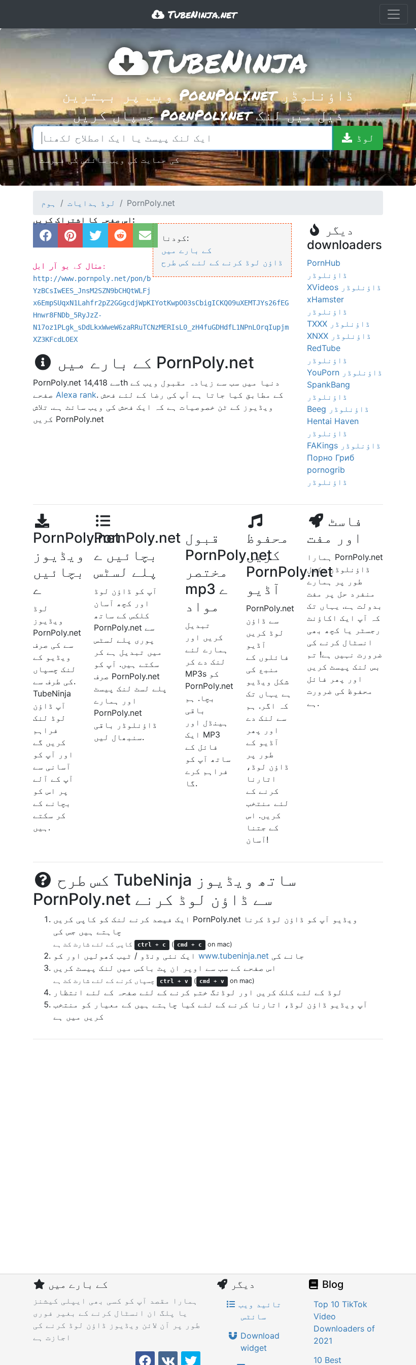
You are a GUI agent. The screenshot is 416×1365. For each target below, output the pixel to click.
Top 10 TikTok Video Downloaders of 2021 (344, 1322)
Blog (331, 1284)
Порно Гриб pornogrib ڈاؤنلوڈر (330, 469)
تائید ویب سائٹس (259, 1310)
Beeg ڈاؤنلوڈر (338, 409)
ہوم (48, 203)
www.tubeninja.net (233, 956)
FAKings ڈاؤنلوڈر (344, 445)
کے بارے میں (186, 250)
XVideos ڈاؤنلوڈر (344, 287)
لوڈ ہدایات (91, 203)
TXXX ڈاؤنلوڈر (338, 324)
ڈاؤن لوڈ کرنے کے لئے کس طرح (222, 262)
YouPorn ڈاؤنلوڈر (345, 372)
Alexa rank (76, 395)
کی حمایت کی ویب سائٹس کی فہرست (110, 159)
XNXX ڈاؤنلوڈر (339, 336)
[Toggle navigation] (393, 14)
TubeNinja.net (200, 14)
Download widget (259, 1342)
